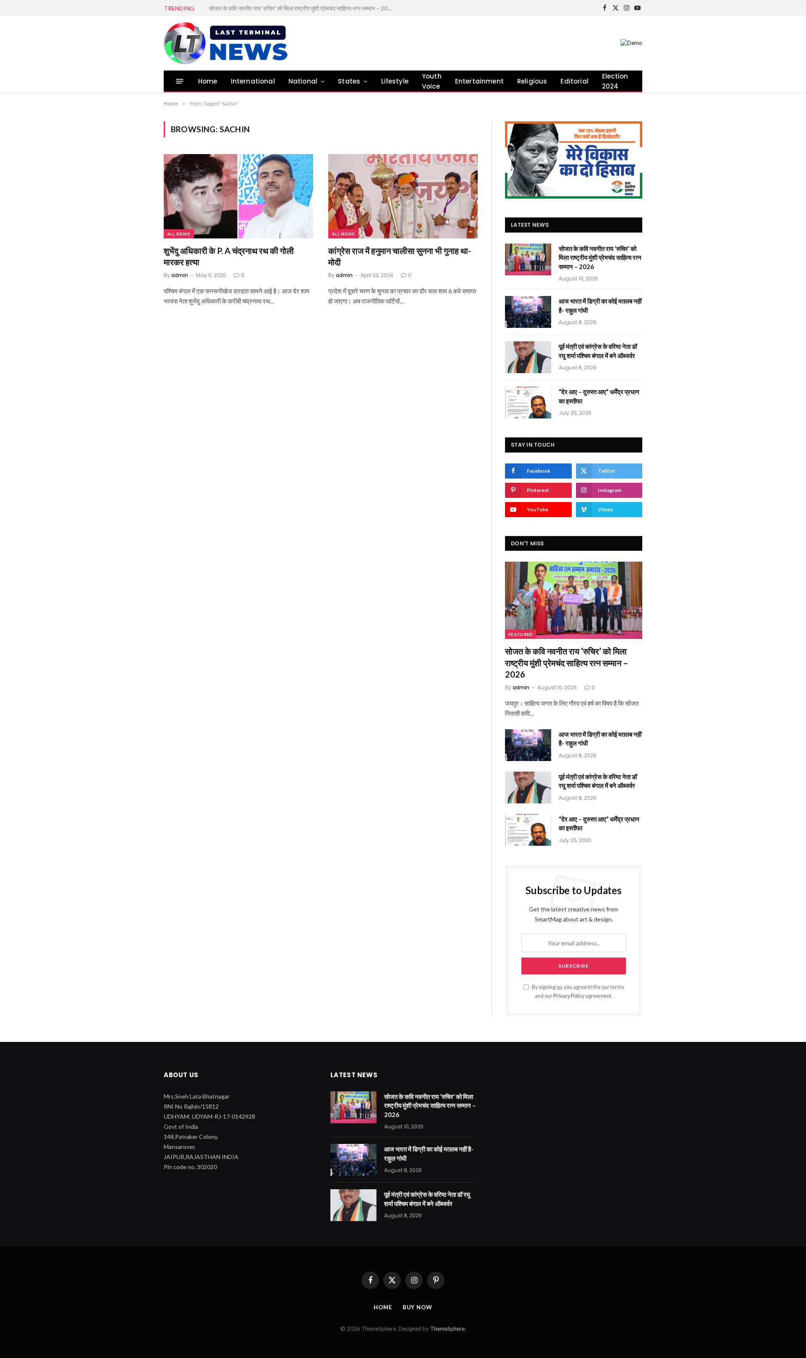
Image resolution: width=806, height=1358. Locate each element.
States (349, 81)
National (302, 81)
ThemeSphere (447, 1328)
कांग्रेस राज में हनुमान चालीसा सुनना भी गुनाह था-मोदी (399, 256)
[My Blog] (227, 43)
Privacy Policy (568, 996)
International (253, 81)
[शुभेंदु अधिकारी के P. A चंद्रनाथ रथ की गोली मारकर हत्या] (238, 196)
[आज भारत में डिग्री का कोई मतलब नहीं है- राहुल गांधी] (528, 312)
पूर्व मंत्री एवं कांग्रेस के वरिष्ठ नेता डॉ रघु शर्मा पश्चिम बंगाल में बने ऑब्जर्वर (598, 351)
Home (207, 81)
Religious (532, 81)
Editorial (574, 81)
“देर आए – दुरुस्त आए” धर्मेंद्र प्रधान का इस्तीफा (599, 396)
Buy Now (417, 1307)
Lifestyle (395, 81)
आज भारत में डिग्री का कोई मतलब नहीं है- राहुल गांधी (262, 8)
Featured (520, 634)
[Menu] (179, 81)
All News (179, 233)
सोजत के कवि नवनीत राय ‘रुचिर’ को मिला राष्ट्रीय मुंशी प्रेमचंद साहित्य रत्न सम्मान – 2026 (600, 257)
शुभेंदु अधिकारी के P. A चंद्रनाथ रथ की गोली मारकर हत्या (229, 256)
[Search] (645, 81)
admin (179, 275)
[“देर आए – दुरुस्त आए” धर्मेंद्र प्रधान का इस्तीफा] (528, 403)
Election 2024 (615, 81)
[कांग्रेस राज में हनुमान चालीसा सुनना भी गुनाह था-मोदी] (403, 196)
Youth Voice (432, 81)
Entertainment (479, 81)
